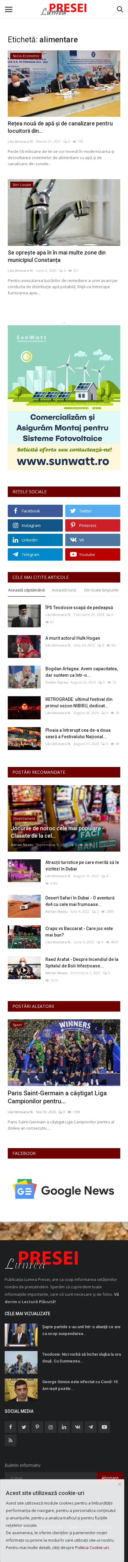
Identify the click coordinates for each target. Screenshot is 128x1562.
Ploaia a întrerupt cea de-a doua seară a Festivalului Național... (78, 733)
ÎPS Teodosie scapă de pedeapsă (79, 607)
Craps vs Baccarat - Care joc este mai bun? (79, 931)
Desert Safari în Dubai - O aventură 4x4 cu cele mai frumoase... (80, 901)
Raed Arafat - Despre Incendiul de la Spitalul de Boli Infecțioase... (81, 962)
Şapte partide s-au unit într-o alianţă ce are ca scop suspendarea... (81, 1330)
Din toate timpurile (101, 590)
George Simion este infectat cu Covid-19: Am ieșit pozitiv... (80, 1385)
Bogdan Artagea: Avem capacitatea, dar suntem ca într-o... (81, 672)
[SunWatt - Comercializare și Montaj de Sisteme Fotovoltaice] (64, 397)
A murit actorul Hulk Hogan (72, 638)
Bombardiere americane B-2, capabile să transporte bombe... (60, 1097)
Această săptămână (26, 590)
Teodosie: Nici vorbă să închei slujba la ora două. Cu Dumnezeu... (81, 1357)
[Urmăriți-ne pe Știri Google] (64, 1189)
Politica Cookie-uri (92, 1547)
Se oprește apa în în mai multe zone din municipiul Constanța (57, 256)
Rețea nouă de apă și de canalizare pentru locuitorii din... (60, 127)
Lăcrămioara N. (21, 141)
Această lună (64, 590)
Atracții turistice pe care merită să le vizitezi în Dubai (82, 865)
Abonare (110, 1478)
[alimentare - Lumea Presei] (64, 9)
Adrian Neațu (22, 844)
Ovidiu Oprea (56, 682)
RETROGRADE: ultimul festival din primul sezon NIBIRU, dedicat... (78, 702)
